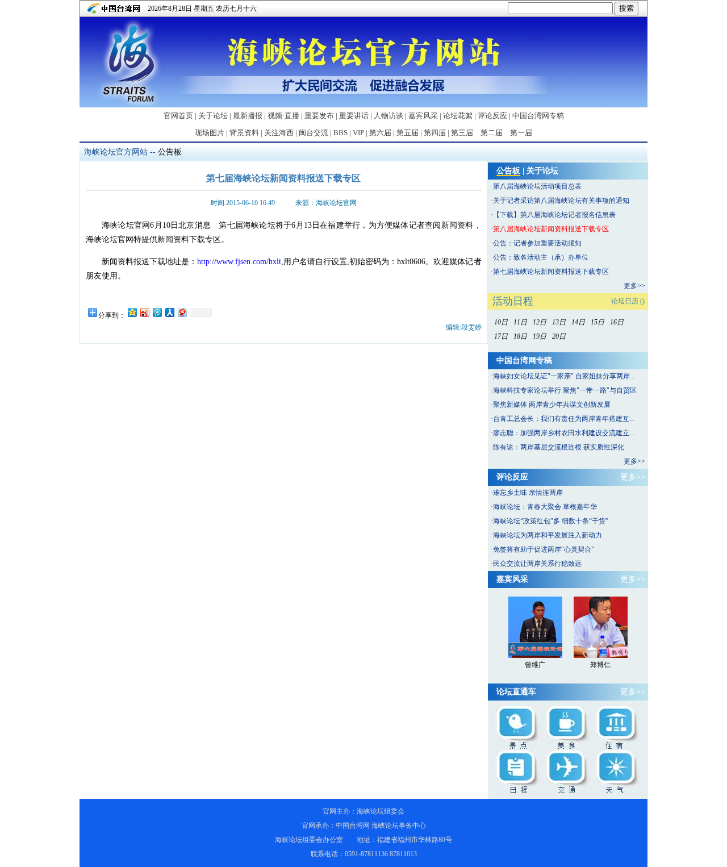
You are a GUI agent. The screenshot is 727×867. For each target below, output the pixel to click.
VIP (358, 132)
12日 (539, 322)
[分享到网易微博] (182, 312)
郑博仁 (600, 665)
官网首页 (178, 115)
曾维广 (535, 665)
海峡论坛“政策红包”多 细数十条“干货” (550, 521)
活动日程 (512, 301)
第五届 (407, 132)
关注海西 (279, 132)
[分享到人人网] (169, 312)
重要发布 (319, 115)
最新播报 (247, 115)
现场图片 (209, 132)
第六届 (380, 132)
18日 (520, 336)
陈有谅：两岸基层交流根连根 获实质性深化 (558, 447)
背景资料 (244, 132)
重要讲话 (354, 115)
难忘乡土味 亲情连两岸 (528, 493)
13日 (559, 322)
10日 (501, 322)
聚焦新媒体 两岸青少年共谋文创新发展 (552, 405)
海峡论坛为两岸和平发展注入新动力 (547, 535)
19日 (539, 336)
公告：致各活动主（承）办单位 (540, 257)
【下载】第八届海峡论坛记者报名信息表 (554, 215)
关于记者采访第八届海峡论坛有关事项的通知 (561, 201)
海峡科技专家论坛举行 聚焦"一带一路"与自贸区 (565, 390)
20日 (559, 336)
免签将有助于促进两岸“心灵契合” (543, 549)
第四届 (435, 132)
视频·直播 (283, 115)
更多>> (634, 286)
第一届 (521, 132)
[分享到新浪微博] (144, 312)
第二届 (492, 132)
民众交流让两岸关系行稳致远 (537, 564)
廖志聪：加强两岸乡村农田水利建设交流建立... (563, 433)
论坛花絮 (458, 115)
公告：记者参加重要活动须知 (537, 243)
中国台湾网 (353, 826)
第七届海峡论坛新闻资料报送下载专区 (551, 272)
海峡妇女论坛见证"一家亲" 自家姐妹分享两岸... (564, 376)
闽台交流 (313, 132)
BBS (340, 132)
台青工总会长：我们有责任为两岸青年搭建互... (563, 419)
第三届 (462, 132)
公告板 (170, 152)
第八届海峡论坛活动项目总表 (537, 186)
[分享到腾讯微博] (157, 312)
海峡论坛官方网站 (116, 152)
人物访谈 (388, 115)
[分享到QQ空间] (132, 312)
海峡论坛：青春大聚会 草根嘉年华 (545, 507)
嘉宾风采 (423, 115)
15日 (597, 322)
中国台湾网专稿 (538, 115)
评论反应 (492, 115)
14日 (578, 322)
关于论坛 (213, 115)
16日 (617, 322)
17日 (501, 336)
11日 (520, 322)
